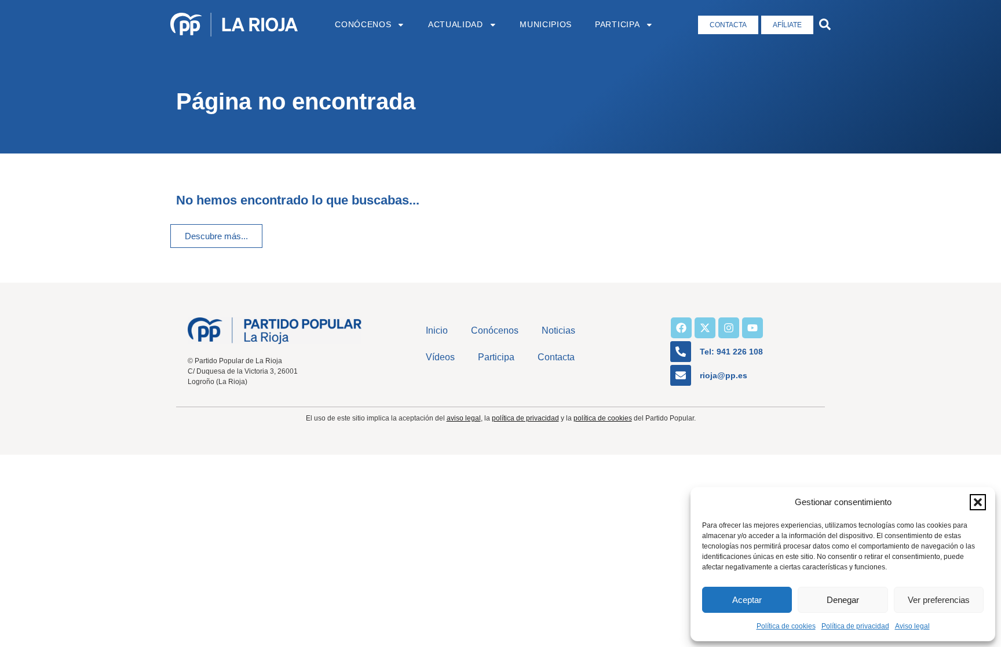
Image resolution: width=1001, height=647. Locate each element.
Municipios (546, 24)
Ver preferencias (939, 600)
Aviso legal (912, 626)
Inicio (437, 330)
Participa (617, 24)
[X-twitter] (705, 327)
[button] (978, 502)
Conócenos (363, 24)
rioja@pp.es (723, 375)
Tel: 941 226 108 (731, 351)
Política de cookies (786, 626)
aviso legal (464, 418)
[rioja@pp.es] (680, 375)
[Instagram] (728, 327)
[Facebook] (681, 327)
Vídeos (440, 357)
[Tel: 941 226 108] (680, 351)
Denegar (843, 600)
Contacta (556, 357)
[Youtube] (752, 327)
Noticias (558, 330)
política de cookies (602, 418)
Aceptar (747, 600)
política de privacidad (525, 418)
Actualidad (455, 24)
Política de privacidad (855, 626)
